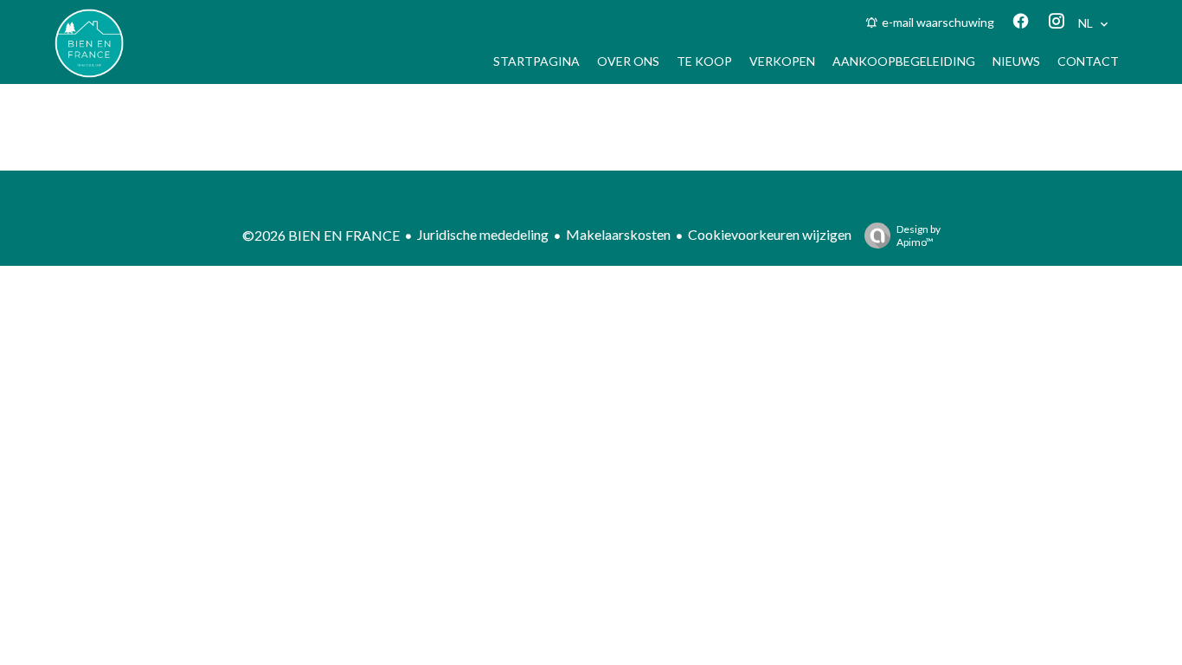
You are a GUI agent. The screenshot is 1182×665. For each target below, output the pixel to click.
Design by (918, 236)
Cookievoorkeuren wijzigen (769, 234)
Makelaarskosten (618, 234)
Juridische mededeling (483, 234)
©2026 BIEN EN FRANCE (321, 235)
